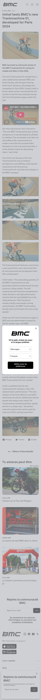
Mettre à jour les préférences (20, 365)
